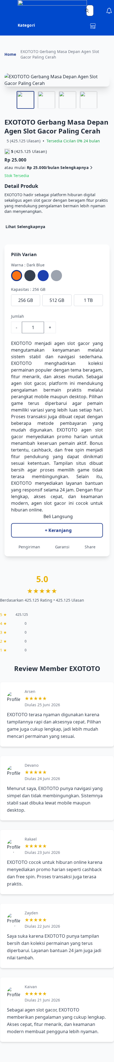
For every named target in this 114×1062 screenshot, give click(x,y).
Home (10, 54)
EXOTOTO (21, 343)
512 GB (57, 300)
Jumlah (17, 316)
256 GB (25, 300)
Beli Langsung (58, 516)
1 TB (88, 300)
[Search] (86, 10)
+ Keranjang (58, 530)
